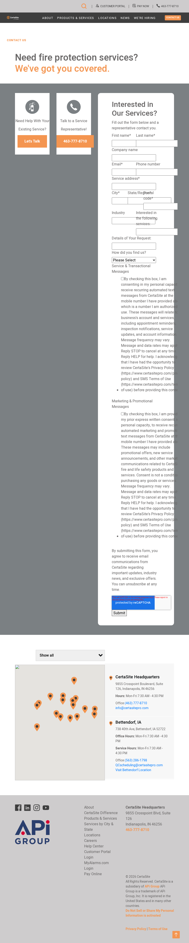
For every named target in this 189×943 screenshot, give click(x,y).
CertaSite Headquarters (137, 677)
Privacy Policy (136, 929)
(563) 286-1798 (136, 760)
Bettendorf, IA (128, 722)
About (47, 18)
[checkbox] (135, 335)
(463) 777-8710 (136, 703)
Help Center (93, 846)
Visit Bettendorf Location (133, 770)
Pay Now (143, 6)
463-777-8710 (170, 6)
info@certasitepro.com (131, 708)
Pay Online (93, 873)
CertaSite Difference (101, 812)
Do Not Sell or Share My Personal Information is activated (150, 913)
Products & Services (75, 18)
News (125, 18)
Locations (107, 18)
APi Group (152, 886)
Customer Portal (112, 6)
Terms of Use (158, 929)
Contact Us (172, 17)
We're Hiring (145, 18)
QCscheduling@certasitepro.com (139, 765)
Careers (90, 840)
